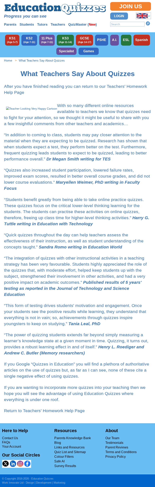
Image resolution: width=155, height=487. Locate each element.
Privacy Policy (115, 456)
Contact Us (10, 438)
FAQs (6, 442)
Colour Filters (64, 456)
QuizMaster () (82, 24)
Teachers (58, 24)
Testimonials (114, 442)
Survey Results (65, 466)
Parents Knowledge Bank (72, 438)
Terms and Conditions (121, 452)
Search (148, 23)
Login (119, 16)
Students (27, 24)
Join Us (130, 6)
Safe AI (59, 461)
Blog (57, 442)
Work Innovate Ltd (12, 482)
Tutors (42, 24)
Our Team (112, 438)
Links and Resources (69, 447)
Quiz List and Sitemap (70, 452)
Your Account (11, 446)
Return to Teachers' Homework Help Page (44, 410)
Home (8, 60)
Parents (10, 24)
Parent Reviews (116, 447)
